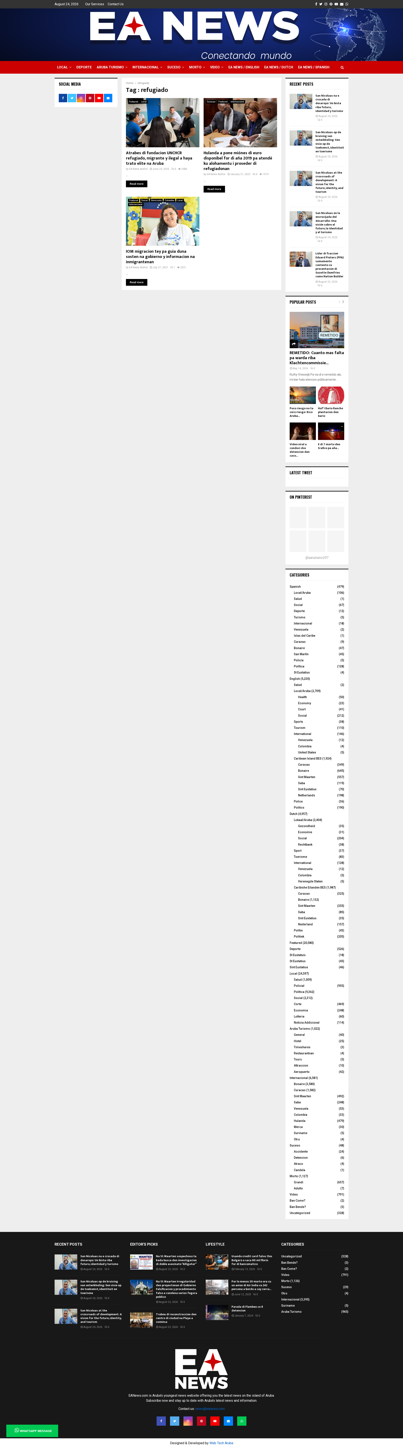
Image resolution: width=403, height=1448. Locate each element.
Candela (299, 1170)
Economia (301, 1010)
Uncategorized (300, 1213)
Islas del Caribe (304, 635)
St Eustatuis (298, 955)
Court (302, 709)
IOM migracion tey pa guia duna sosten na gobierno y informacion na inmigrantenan (160, 257)
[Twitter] (174, 1421)
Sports (298, 721)
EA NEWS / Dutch (278, 67)
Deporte (84, 67)
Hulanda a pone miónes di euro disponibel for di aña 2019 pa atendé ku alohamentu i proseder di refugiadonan (238, 160)
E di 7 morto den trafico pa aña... (329, 446)
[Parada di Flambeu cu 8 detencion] (217, 1312)
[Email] (228, 1421)
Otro (297, 1139)
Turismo (299, 617)
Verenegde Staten (310, 881)
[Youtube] (215, 1421)
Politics (299, 807)
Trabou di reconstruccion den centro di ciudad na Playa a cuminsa (176, 1318)
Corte (297, 1004)
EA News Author (138, 168)
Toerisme (300, 856)
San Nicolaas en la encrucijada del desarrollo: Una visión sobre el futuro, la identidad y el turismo (329, 223)
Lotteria (299, 1016)
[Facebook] (161, 1421)
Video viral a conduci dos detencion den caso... (300, 450)
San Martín (301, 654)
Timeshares (302, 1047)
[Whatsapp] (241, 1421)
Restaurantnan (304, 1053)
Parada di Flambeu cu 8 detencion (247, 1308)
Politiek (299, 936)
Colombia (169, 200)
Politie (298, 930)
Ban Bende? (298, 1207)
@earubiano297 (316, 558)
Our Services (94, 4)
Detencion (301, 1157)
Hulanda (299, 1121)
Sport (297, 850)
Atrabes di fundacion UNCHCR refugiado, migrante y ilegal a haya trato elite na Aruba (159, 158)
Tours (298, 1059)
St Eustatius (302, 672)
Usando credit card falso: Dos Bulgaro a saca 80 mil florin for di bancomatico (252, 1260)
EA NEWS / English (243, 67)
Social (144, 200)
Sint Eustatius (307, 789)
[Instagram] (188, 1421)
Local (62, 67)
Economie (305, 832)
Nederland (305, 924)
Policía (299, 660)
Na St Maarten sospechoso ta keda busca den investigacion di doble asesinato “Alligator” (176, 1260)
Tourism (299, 727)
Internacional (145, 67)
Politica (299, 992)
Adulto (298, 1188)
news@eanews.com (210, 1409)
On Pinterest (301, 497)
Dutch (293, 814)
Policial (299, 985)
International (302, 734)
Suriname (300, 1133)
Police (298, 801)
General (299, 1034)
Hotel (297, 1041)
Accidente (301, 1151)
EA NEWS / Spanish (313, 67)
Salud (298, 598)
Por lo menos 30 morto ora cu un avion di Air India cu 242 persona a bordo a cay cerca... (251, 1285)
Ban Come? (297, 1200)
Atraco (298, 1163)
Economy (304, 703)
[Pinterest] (201, 1421)
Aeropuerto (302, 1071)
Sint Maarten (306, 777)
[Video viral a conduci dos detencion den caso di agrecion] (303, 431)
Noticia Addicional (306, 1022)
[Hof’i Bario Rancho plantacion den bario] (331, 395)
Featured (133, 102)
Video (215, 67)
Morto (195, 67)
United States (307, 752)
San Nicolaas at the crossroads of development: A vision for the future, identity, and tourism (329, 182)
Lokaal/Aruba (303, 820)
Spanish (295, 586)
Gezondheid (306, 826)
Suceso (174, 67)
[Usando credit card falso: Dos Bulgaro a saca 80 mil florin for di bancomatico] (217, 1262)
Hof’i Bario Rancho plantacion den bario (330, 412)
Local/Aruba (302, 592)
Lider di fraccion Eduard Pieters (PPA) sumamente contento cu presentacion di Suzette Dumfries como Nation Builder (329, 265)
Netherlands (306, 795)
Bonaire (299, 648)
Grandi (298, 1182)
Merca (298, 1127)
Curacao (211, 102)
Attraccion (301, 1065)
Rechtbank (305, 844)
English (295, 678)
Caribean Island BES (308, 758)
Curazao (300, 641)
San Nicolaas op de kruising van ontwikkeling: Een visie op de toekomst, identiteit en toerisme (329, 142)
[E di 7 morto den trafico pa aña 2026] (331, 431)
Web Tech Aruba (221, 1443)
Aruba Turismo (110, 67)
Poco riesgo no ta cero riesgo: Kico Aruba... (301, 412)
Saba (301, 783)
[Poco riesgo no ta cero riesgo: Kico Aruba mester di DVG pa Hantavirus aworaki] (303, 395)
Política (299, 666)
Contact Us (116, 4)
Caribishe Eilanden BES (310, 887)
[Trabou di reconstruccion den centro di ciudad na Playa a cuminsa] (141, 1320)
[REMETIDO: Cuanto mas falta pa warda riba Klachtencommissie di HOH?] (317, 330)
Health (302, 697)
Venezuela (156, 200)
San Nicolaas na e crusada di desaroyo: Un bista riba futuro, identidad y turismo (329, 103)
